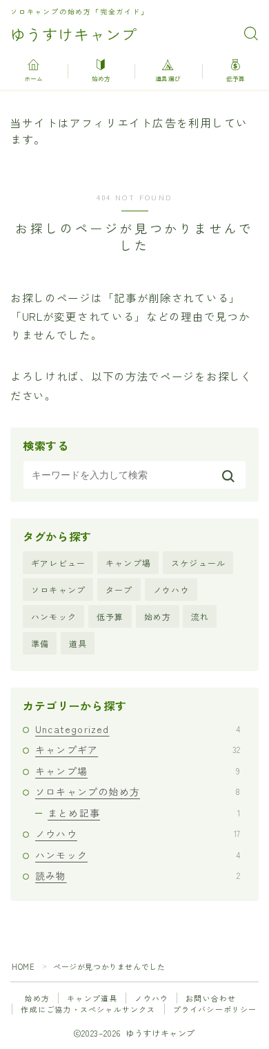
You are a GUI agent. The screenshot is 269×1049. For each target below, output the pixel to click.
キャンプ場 (128, 563)
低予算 (110, 616)
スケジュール (198, 563)
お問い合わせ (211, 998)
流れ (200, 616)
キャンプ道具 (92, 998)
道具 (78, 643)
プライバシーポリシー (215, 1009)
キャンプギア (137, 749)
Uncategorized (137, 729)
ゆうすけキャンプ (73, 33)
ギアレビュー (58, 563)
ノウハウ (171, 589)
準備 (40, 643)
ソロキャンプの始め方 (137, 791)
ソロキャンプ (58, 589)
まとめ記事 (144, 813)
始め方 (158, 616)
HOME (23, 966)
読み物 (137, 875)
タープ (119, 589)
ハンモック (54, 616)
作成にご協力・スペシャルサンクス (88, 1009)
